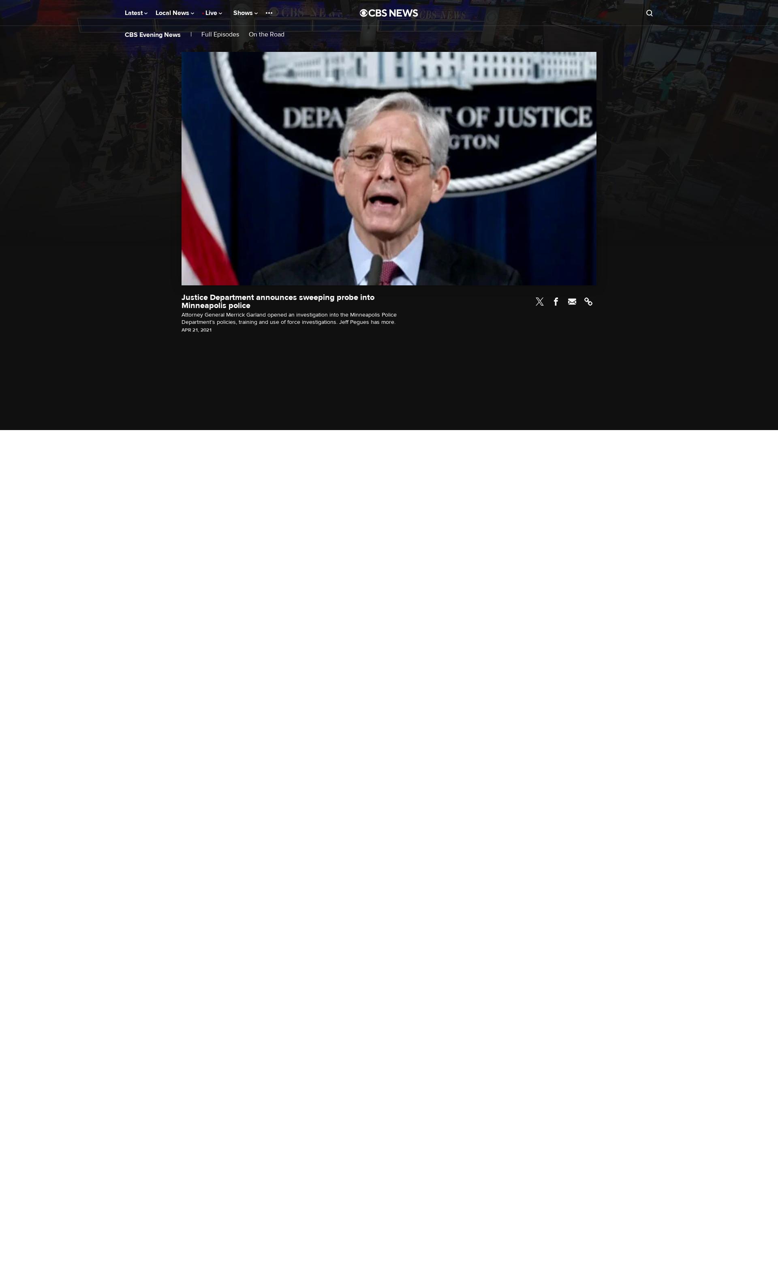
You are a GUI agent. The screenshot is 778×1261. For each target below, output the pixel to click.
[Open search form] (649, 13)
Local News (173, 13)
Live (212, 13)
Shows (243, 13)
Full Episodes (220, 35)
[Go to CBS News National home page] (389, 13)
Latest (134, 13)
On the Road (266, 35)
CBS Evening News (153, 35)
